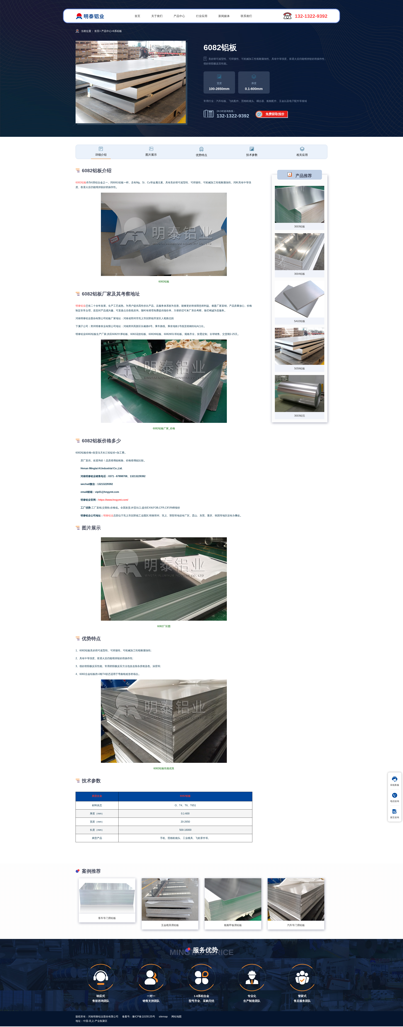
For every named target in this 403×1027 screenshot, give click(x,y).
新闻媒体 (224, 16)
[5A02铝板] (299, 299)
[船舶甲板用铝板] (233, 899)
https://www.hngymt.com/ (113, 499)
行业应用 (201, 16)
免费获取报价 (275, 114)
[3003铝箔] (299, 393)
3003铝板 (299, 226)
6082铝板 (81, 182)
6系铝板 (117, 31)
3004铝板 (299, 274)
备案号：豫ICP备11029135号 (138, 1016)
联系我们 (246, 16)
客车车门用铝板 (107, 918)
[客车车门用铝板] (107, 896)
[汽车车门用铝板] (296, 899)
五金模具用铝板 (170, 925)
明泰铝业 (81, 305)
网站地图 (176, 1016)
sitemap (163, 1016)
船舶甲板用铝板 (233, 925)
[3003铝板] (299, 204)
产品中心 (179, 16)
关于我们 (157, 16)
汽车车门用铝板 (296, 925)
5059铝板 (299, 368)
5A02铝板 (299, 321)
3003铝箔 (299, 415)
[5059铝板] (299, 346)
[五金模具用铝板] (170, 899)
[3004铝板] (299, 251)
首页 (137, 16)
